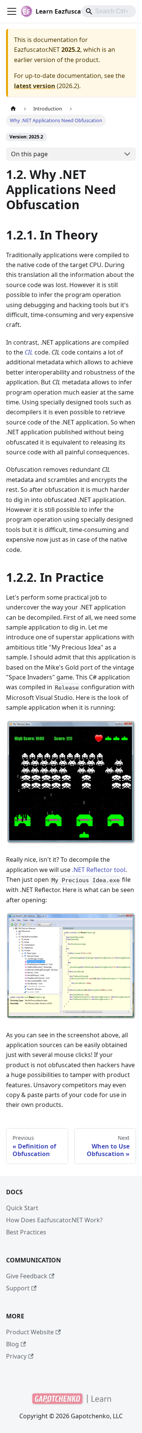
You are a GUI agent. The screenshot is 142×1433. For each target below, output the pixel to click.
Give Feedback (26, 1276)
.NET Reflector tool (98, 870)
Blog (12, 1344)
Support (18, 1288)
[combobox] (108, 11)
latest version (34, 86)
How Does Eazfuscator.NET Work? (54, 1220)
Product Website (30, 1332)
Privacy (16, 1356)
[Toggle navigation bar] (11, 11)
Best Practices (26, 1232)
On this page (29, 154)
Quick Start (22, 1208)
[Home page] (13, 109)
